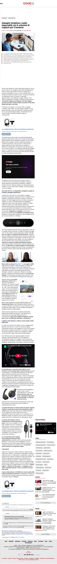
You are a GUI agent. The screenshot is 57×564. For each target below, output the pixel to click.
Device (29, 30)
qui (18, 537)
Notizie (37, 508)
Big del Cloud (47, 447)
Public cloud (48, 467)
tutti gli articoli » (46, 502)
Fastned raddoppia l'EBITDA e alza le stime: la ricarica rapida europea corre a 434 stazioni (45, 521)
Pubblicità (31, 558)
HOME (6, 541)
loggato (13, 532)
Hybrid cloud (45, 470)
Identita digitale (39, 464)
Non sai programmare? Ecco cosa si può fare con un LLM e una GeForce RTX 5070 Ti (45, 497)
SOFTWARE (24, 541)
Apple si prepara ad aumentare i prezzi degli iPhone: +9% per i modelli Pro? (45, 514)
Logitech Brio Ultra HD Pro (9, 195)
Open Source (50, 459)
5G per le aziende (51, 445)
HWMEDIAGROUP (28, 543)
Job (27, 559)
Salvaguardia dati (40, 467)
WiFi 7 (45, 464)
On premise (38, 470)
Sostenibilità (38, 453)
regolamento (20, 534)
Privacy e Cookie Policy (17, 558)
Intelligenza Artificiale (40, 442)
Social (23, 559)
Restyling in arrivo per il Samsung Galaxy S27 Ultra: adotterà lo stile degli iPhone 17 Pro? (45, 528)
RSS (20, 559)
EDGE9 (35, 541)
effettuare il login (8, 530)
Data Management (46, 456)
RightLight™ (18, 264)
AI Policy (26, 558)
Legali (9, 558)
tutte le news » (45, 534)
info (33, 504)
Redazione (42, 558)
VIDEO (46, 541)
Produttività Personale (41, 459)
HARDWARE (11, 541)
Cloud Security (39, 447)
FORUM (50, 541)
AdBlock (37, 558)
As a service (38, 461)
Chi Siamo (4, 558)
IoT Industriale (39, 450)
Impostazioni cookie (33, 559)
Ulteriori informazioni (35, 548)
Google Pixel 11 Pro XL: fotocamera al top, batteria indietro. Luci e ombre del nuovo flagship (45, 490)
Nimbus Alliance (28, 552)
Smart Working (50, 442)
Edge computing (39, 473)
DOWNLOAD (30, 541)
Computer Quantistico (40, 445)
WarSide (7, 507)
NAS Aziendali (46, 461)
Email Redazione (50, 558)
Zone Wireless (10, 325)
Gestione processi (48, 450)
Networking (38, 456)
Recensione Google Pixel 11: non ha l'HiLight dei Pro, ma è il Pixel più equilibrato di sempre (45, 483)
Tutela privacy (46, 453)
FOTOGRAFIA (40, 541)
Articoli (37, 477)
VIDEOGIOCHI (17, 541)
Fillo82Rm (8, 513)
